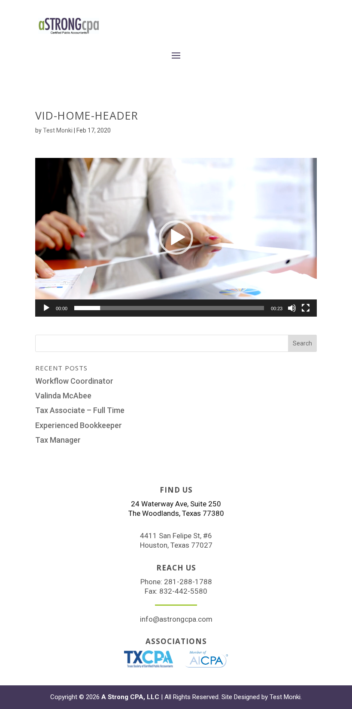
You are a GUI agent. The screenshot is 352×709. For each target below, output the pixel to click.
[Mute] (292, 308)
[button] (176, 237)
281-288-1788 (188, 581)
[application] (176, 237)
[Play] (46, 308)
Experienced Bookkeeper (78, 425)
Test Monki (58, 130)
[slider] (169, 308)
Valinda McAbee (63, 395)
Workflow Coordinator (74, 380)
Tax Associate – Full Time (79, 410)
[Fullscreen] (305, 308)
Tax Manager (58, 439)
